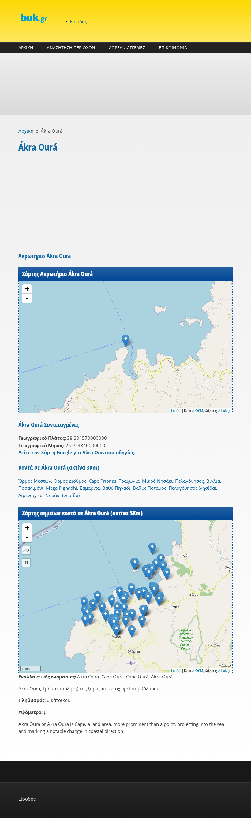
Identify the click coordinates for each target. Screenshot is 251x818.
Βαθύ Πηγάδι (116, 488)
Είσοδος (78, 21)
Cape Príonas (102, 481)
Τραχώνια (129, 481)
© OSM (197, 410)
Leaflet (176, 410)
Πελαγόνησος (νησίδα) (192, 488)
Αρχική (25, 131)
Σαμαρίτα (90, 488)
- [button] (27, 298)
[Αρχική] (33, 18)
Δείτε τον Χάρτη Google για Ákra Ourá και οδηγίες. (76, 452)
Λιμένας (26, 495)
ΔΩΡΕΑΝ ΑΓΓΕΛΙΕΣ (127, 48)
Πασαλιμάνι (30, 488)
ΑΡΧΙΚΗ (25, 48)
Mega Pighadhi (61, 488)
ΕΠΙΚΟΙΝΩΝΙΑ (173, 48)
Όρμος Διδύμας (70, 481)
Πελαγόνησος (189, 481)
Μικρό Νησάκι (157, 481)
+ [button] (27, 288)
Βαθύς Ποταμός (149, 488)
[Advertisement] (125, 84)
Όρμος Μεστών (34, 481)
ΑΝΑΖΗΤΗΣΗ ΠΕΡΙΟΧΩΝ (71, 48)
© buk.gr (224, 410)
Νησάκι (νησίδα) (62, 495)
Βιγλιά (213, 481)
